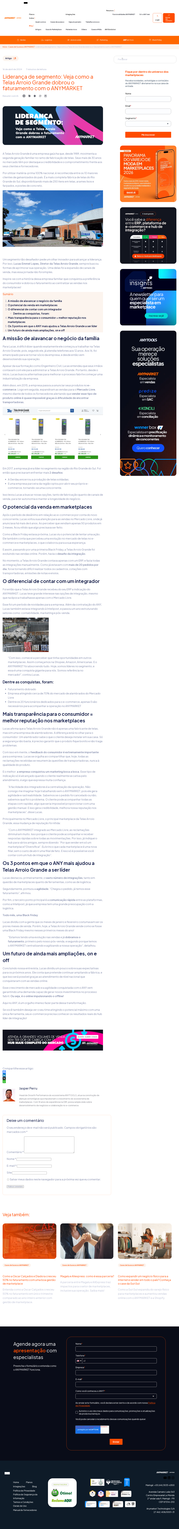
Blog (31, 26)
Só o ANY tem (144, 14)
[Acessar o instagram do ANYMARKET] (173, 1478)
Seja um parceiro (75, 22)
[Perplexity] (45, 96)
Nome (11, 1158)
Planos (31, 14)
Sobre (31, 18)
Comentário (15, 1152)
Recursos (110, 11)
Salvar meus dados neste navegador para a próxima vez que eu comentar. (55, 1179)
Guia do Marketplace (53, 29)
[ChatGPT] (24, 96)
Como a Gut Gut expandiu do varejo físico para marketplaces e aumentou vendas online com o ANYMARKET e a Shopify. (143, 1293)
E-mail (12, 1165)
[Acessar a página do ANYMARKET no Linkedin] (169, 1478)
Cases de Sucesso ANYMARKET (21, 47)
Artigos (38, 29)
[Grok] (40, 96)
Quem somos (40, 22)
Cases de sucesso (57, 22)
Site (9, 1172)
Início (5, 47)
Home (16, 1482)
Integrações (70, 14)
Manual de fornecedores (25, 1510)
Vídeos (84, 29)
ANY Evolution (110, 29)
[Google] (34, 96)
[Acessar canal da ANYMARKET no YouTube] (165, 1478)
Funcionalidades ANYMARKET (124, 14)
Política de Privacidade (24, 1490)
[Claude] (29, 96)
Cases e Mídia (96, 29)
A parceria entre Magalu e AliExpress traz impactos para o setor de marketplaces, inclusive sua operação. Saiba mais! (85, 1286)
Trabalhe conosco (93, 22)
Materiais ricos (71, 29)
